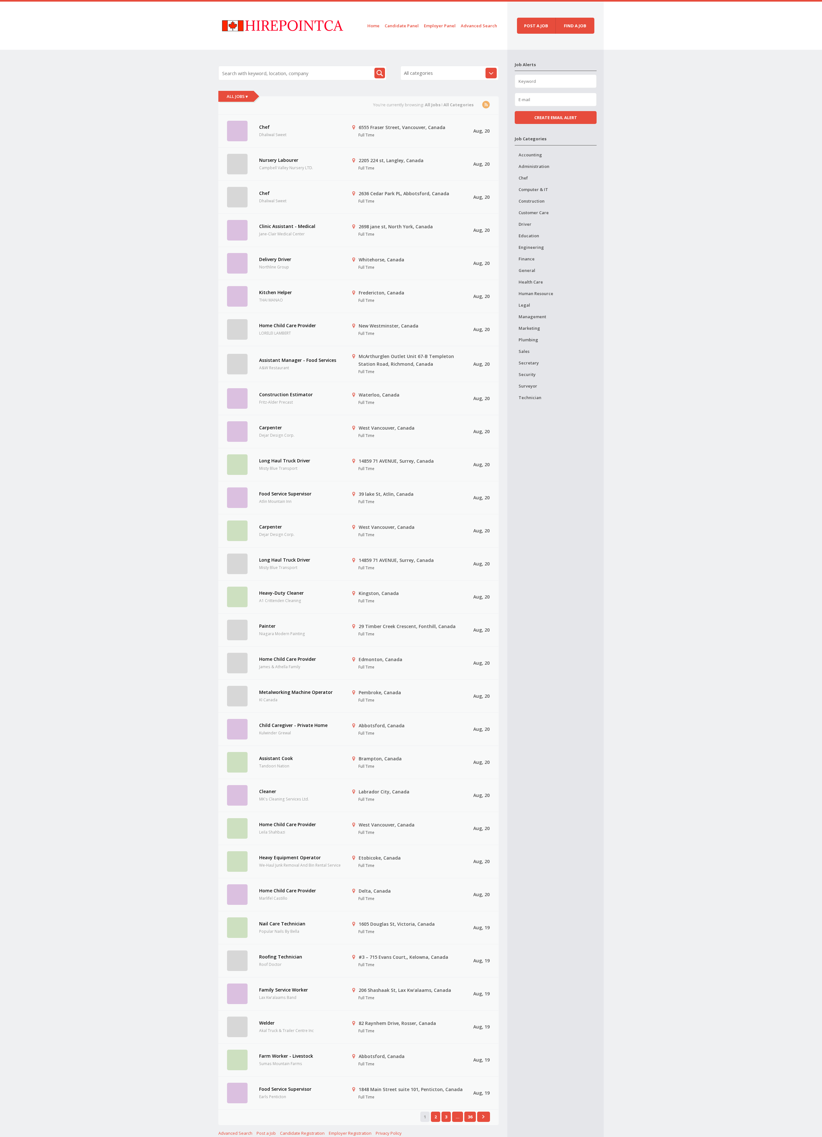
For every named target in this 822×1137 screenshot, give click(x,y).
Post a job (536, 26)
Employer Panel (440, 26)
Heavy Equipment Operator (290, 857)
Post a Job (266, 1133)
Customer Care (534, 212)
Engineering (531, 247)
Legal (524, 305)
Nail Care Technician (282, 924)
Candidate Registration (302, 1133)
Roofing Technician (280, 957)
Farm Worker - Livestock (286, 1056)
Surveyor (528, 386)
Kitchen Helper (275, 292)
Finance (527, 259)
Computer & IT (533, 189)
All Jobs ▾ (237, 96)
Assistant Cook (276, 758)
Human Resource (536, 293)
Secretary (529, 363)
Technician (530, 397)
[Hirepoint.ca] (282, 24)
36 (470, 1117)
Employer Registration (350, 1133)
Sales (524, 351)
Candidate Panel (402, 26)
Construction (532, 201)
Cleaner (267, 791)
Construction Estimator (286, 394)
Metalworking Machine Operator (296, 692)
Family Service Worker (283, 990)
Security (527, 374)
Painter (267, 626)
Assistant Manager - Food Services (297, 360)
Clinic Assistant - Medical (287, 226)
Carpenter (270, 427)
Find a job (575, 26)
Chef (264, 127)
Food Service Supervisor (285, 494)
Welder (267, 1023)
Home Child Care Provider (287, 325)
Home (373, 26)
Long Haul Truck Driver (284, 461)
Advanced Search (479, 26)
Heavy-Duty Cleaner (281, 593)
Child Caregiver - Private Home (293, 725)
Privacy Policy (389, 1133)
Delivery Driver (275, 259)
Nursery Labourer (278, 160)
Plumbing (528, 340)
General (527, 270)
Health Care (531, 282)
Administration (534, 166)
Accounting (530, 155)
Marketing (529, 328)
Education (529, 236)
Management (532, 316)
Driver (525, 224)
